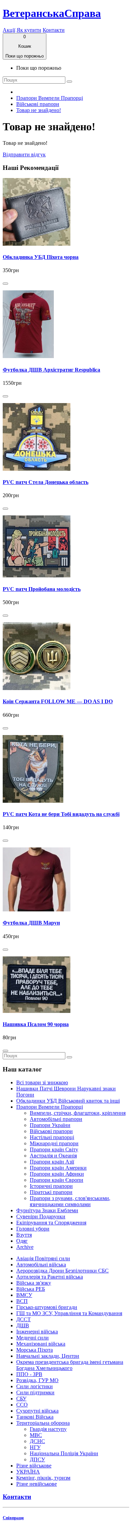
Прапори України (50, 1125)
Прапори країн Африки (57, 1174)
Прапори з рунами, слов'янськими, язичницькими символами (70, 1201)
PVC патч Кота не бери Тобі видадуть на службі (61, 814)
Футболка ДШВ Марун (31, 923)
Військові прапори (37, 104)
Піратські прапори (51, 1192)
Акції (9, 30)
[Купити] (5, 284)
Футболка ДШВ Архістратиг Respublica (51, 370)
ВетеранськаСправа (52, 13)
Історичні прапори (51, 1186)
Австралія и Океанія (53, 1155)
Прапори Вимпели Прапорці (49, 98)
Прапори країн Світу (54, 1149)
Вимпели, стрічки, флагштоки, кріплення (78, 1113)
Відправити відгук (24, 154)
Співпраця (13, 1517)
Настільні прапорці (52, 1137)
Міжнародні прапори (54, 1143)
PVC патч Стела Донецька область (45, 482)
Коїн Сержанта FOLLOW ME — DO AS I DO (58, 701)
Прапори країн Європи (56, 1180)
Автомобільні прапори (56, 1119)
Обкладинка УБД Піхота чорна (41, 257)
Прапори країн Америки (58, 1168)
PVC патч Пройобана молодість (42, 589)
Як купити (29, 30)
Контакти (54, 30)
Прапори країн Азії (52, 1162)
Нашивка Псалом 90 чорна (36, 1024)
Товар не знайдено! (38, 110)
